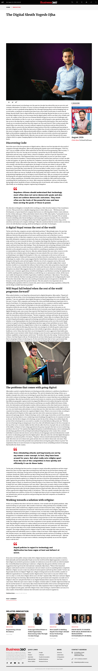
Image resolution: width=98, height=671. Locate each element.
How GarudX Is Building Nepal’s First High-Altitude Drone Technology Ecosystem (59, 633)
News (29, 652)
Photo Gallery (31, 661)
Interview (30, 657)
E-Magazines (60, 657)
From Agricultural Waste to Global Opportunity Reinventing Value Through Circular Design (37, 633)
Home (8, 7)
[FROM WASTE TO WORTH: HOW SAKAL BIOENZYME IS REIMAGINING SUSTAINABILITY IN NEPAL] (82, 619)
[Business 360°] (49, 2)
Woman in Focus (43, 661)
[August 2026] (82, 121)
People (41, 652)
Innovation (9, 627)
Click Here (75, 140)
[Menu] (3, 2)
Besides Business (43, 659)
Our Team (59, 659)
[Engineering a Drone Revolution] (16, 619)
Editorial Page (31, 659)
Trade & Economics (44, 657)
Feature (30, 654)
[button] (72, 2)
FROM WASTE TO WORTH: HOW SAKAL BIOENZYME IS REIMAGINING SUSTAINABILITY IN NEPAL (82, 633)
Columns (41, 654)
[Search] (95, 2)
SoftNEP (61, 668)
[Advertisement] (49, 29)
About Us (59, 652)
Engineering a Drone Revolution (13, 631)
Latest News (60, 654)
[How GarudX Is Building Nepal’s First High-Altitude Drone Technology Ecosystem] (60, 619)
